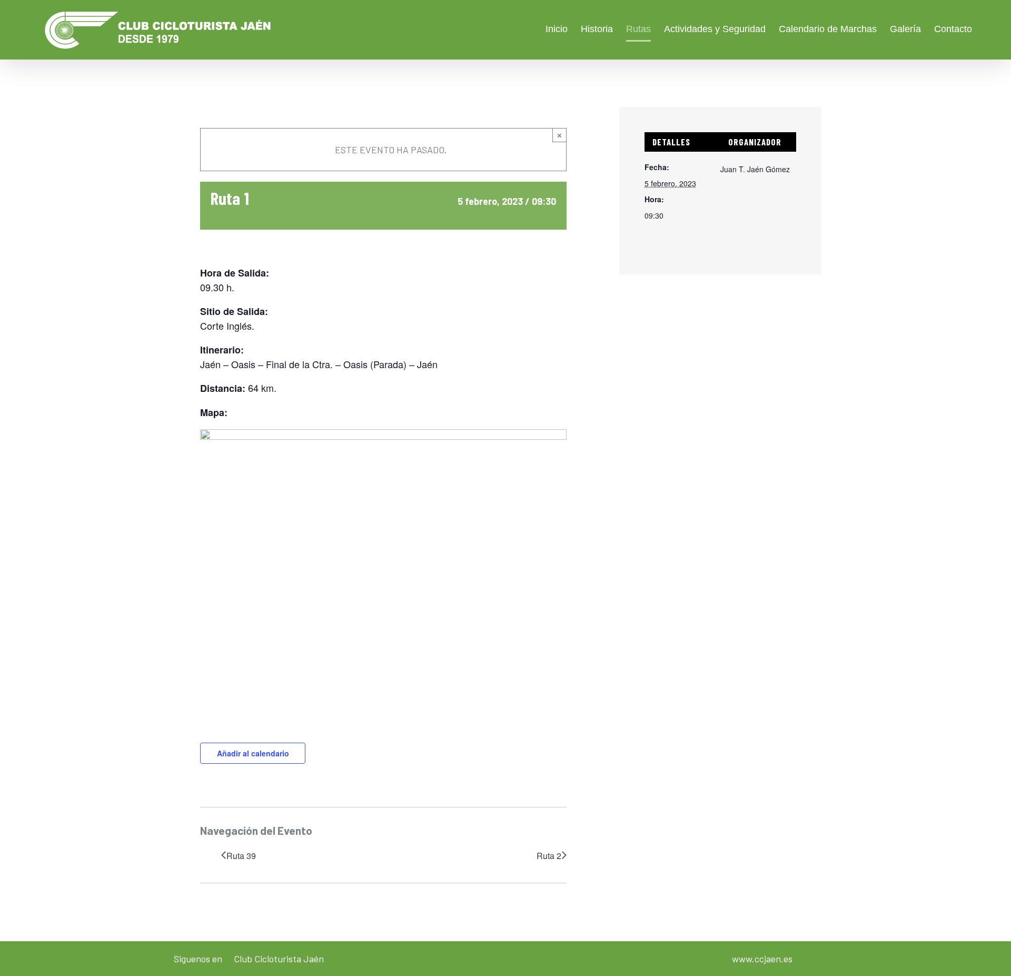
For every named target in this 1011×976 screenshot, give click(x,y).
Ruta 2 (549, 856)
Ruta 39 (241, 856)
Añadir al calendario (253, 753)
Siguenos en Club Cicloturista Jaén (249, 958)
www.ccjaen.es (762, 958)
